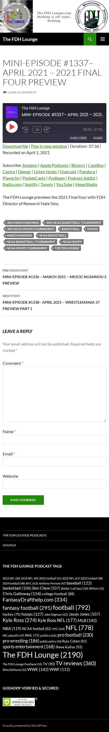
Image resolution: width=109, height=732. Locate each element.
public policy (50, 641)
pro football (75, 635)
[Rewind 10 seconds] (26, 130)
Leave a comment (22, 92)
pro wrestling (21, 641)
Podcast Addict (82, 177)
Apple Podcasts (54, 165)
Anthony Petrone (52, 583)
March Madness (19, 235)
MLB (87, 620)
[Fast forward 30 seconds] (52, 130)
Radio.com (12, 184)
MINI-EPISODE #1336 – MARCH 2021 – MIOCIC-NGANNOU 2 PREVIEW (54, 276)
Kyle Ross (20, 620)
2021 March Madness (23, 222)
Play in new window (49, 146)
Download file (15, 146)
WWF (59, 669)
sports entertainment (29, 646)
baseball (79, 583)
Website (10, 476)
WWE (38, 669)
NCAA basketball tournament (31, 241)
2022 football (50, 578)
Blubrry (78, 165)
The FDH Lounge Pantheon (22, 664)
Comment (13, 363)
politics (48, 635)
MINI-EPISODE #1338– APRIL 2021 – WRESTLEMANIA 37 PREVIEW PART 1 (51, 302)
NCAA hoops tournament (27, 248)
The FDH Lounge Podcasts (24, 535)
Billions (96, 588)
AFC (32, 583)
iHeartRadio (86, 184)
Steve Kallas (69, 647)
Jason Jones (84, 614)
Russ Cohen (74, 641)
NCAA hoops (72, 241)
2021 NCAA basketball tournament (73, 222)
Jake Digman (56, 614)
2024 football (14, 583)
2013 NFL (11, 578)
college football (58, 593)
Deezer (24, 171)
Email (9, 453)
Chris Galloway (22, 593)
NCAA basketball (52, 235)
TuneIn (46, 184)
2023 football (91, 578)
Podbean (56, 177)
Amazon (29, 165)
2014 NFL (29, 578)
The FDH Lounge (20, 39)
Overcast (68, 171)
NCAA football (36, 629)
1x (37, 130)
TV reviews (76, 663)
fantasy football (27, 608)
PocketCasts (34, 177)
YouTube (64, 184)
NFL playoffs (13, 635)
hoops (92, 229)
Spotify (31, 184)
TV (49, 664)
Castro (9, 171)
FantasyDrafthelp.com (35, 599)
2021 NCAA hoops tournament (30, 229)
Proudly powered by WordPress (25, 725)
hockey (12, 614)
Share (98, 138)
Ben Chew (46, 588)
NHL (32, 635)
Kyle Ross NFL (57, 620)
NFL (79, 627)
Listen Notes (45, 171)
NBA (12, 628)
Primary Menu (102, 39)
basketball (71, 229)
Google (9, 545)
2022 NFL (71, 578)
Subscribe (78, 138)
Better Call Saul (74, 588)
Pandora (87, 171)
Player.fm (11, 177)
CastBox (96, 165)
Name (9, 431)
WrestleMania (14, 669)
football (71, 607)
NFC (58, 629)
